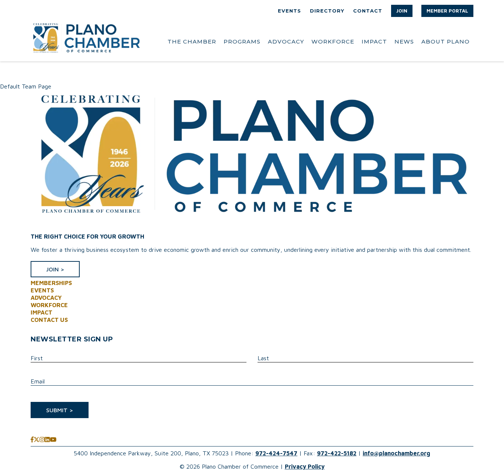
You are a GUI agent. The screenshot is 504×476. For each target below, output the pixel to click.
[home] (86, 41)
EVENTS (289, 11)
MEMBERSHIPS (51, 282)
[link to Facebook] (32, 439)
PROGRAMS (242, 41)
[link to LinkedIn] (47, 439)
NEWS (404, 41)
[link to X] (36, 439)
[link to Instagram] (42, 439)
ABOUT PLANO (445, 41)
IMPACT (374, 41)
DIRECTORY (327, 11)
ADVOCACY (286, 41)
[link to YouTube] (53, 439)
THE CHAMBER (192, 41)
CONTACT (367, 11)
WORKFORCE (332, 41)
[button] (401, 11)
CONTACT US (49, 319)
